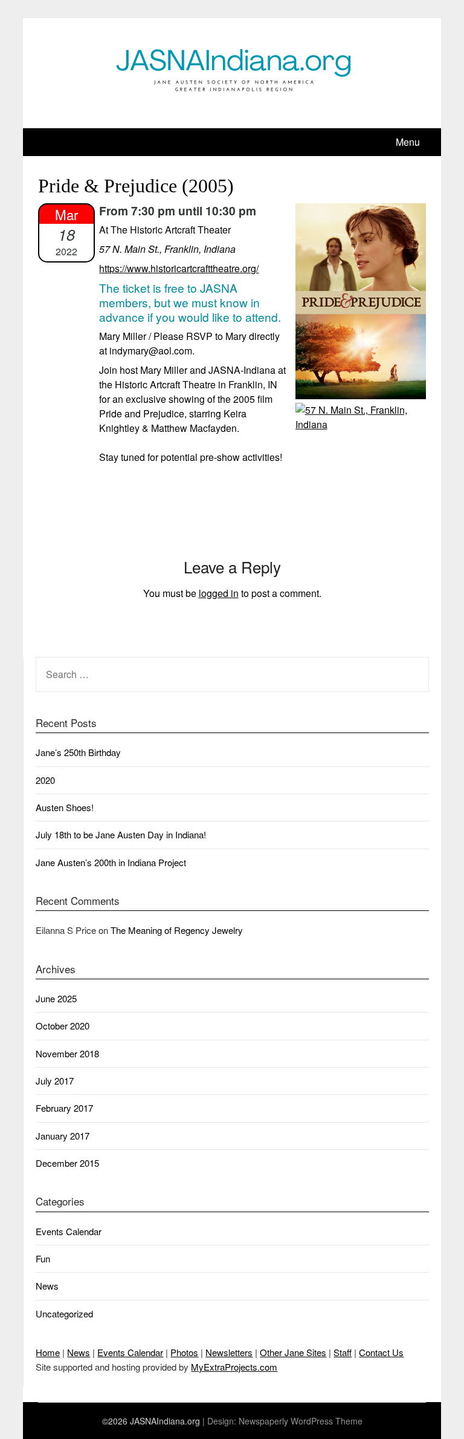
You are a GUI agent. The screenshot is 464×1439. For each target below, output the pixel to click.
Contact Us (381, 1352)
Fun (43, 1258)
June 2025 (56, 998)
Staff (343, 1352)
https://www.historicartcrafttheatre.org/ (179, 268)
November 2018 (67, 1053)
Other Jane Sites (293, 1352)
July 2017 (55, 1080)
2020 (45, 780)
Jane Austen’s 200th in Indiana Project (111, 862)
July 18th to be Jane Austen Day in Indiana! (121, 834)
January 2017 (62, 1135)
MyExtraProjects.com (234, 1366)
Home (48, 1352)
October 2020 (62, 1025)
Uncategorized (64, 1313)
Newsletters (229, 1352)
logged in (219, 593)
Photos (184, 1352)
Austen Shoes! (65, 807)
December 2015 (67, 1163)
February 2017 (64, 1107)
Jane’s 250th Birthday (78, 752)
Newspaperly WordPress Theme (300, 1421)
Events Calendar (69, 1231)
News (47, 1285)
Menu (408, 142)
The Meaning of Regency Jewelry (177, 930)
